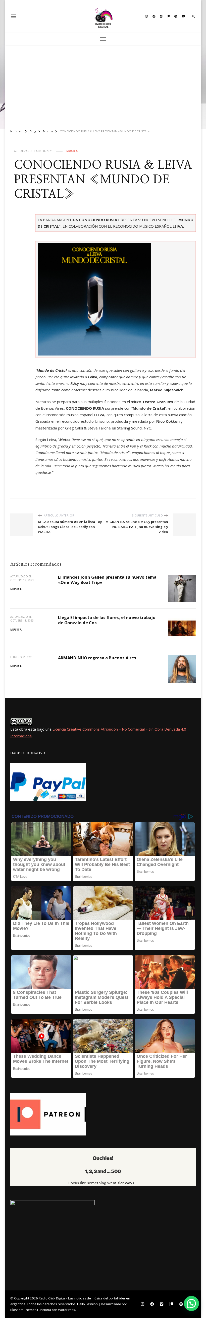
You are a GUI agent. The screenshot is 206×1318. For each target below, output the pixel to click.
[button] (191, 1303)
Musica (72, 151)
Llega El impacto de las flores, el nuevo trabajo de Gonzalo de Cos (107, 620)
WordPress (66, 1309)
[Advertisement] (103, 85)
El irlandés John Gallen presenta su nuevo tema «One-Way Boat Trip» (107, 579)
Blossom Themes (23, 1309)
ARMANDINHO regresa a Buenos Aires (97, 658)
